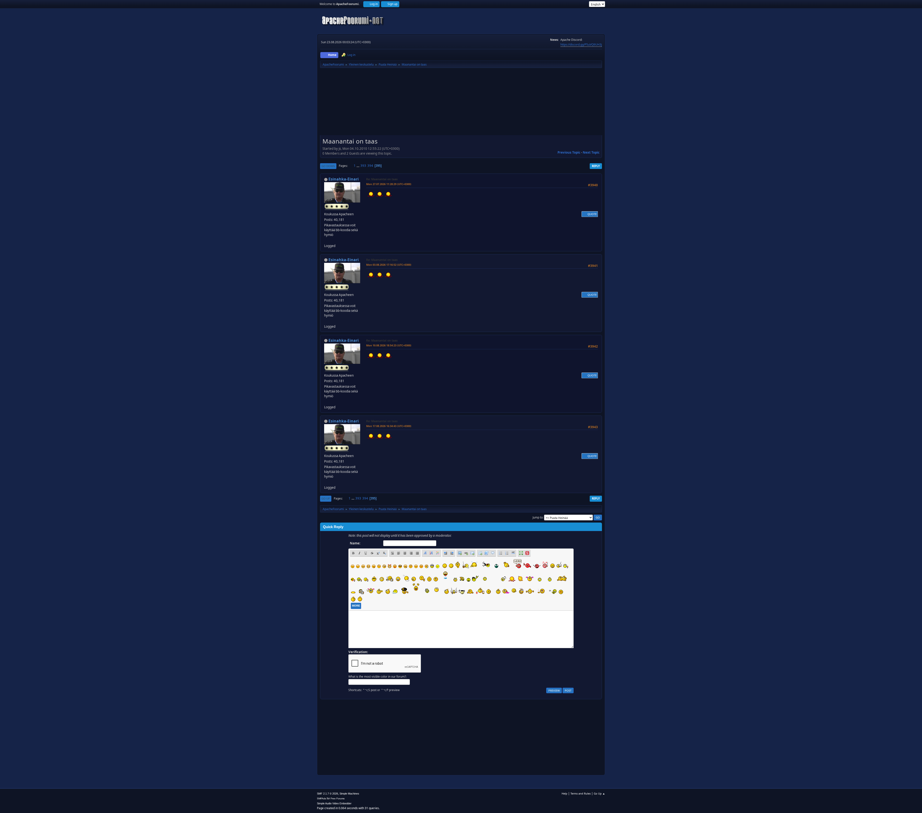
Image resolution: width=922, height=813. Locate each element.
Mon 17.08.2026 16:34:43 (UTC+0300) (388, 426)
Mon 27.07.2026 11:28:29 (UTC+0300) (388, 184)
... (358, 165)
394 (370, 165)
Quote (592, 214)
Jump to (538, 517)
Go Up (325, 498)
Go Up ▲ (599, 793)
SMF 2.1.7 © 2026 (327, 793)
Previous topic (569, 152)
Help (564, 793)
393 (363, 165)
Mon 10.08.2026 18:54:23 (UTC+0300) (388, 345)
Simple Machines (349, 793)
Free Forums (338, 798)
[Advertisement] (461, 103)
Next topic (591, 152)
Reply (596, 166)
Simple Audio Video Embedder (334, 803)
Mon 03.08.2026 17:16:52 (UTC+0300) (388, 264)
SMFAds (321, 798)
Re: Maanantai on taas (382, 179)
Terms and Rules (580, 793)
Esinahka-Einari (343, 179)
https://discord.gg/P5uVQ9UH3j (581, 44)
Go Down (328, 166)
